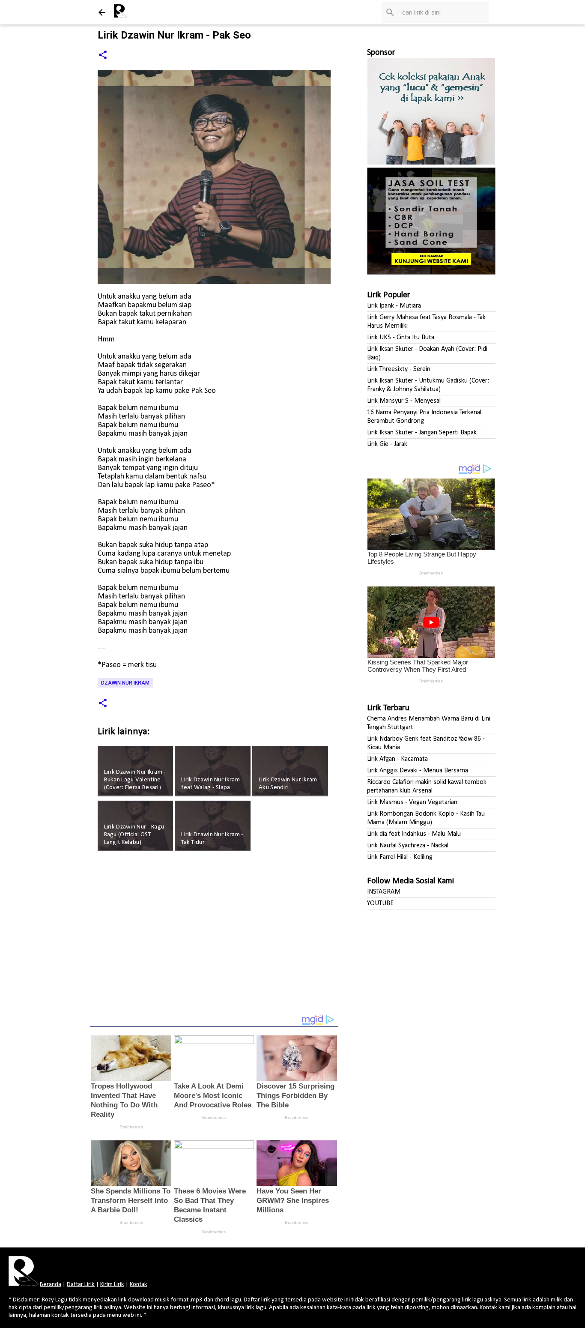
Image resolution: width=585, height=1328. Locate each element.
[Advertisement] (214, 939)
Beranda (50, 1284)
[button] (103, 55)
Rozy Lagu (54, 1300)
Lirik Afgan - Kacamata (397, 759)
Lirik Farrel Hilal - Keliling (400, 857)
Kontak (138, 1284)
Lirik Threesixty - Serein (398, 369)
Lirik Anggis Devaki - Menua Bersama (417, 770)
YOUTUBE (380, 903)
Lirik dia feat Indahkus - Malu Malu (414, 834)
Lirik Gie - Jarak (387, 444)
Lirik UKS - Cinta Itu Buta (400, 337)
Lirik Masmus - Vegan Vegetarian (412, 802)
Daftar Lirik (81, 1284)
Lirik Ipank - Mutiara (394, 305)
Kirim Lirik (112, 1284)
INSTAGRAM (383, 891)
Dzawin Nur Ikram (125, 683)
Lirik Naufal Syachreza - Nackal (407, 845)
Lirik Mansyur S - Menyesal (404, 401)
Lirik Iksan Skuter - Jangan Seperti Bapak (422, 432)
